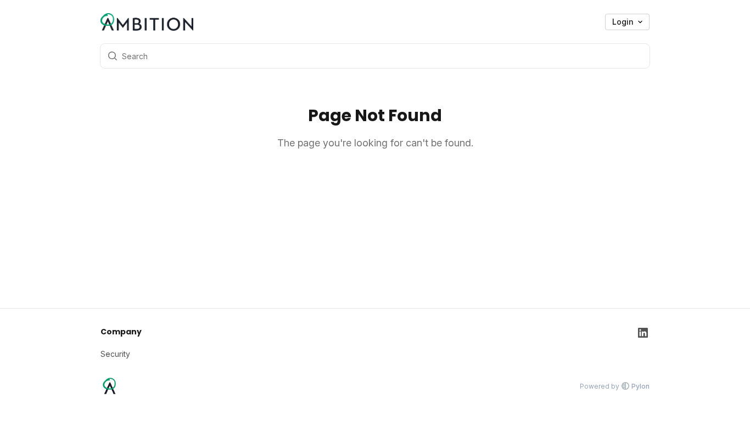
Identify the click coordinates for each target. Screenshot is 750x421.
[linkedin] (643, 343)
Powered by (615, 386)
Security (115, 354)
